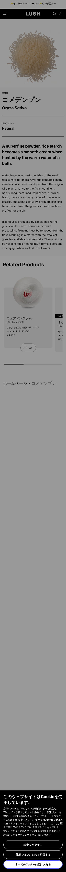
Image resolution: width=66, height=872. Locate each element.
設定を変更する (33, 844)
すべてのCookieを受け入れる (33, 864)
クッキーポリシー (19, 834)
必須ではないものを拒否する (33, 854)
